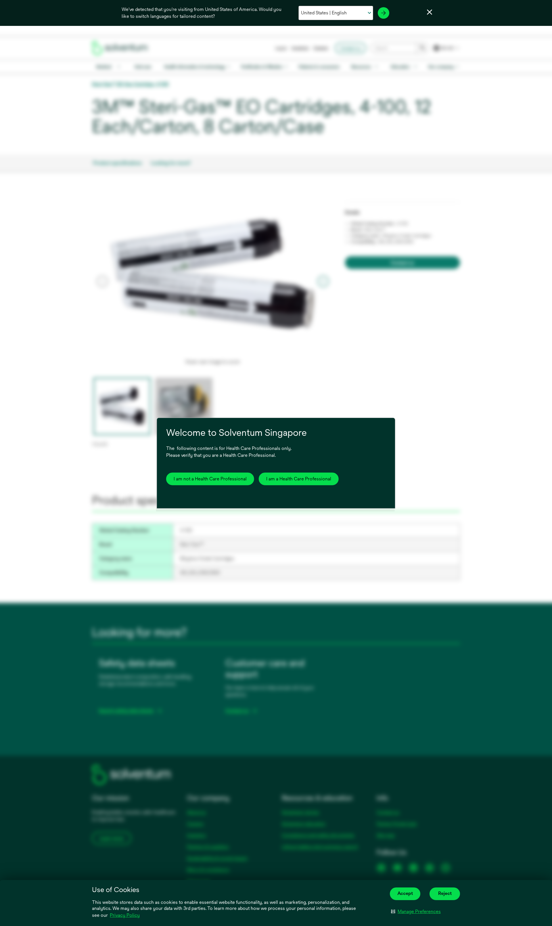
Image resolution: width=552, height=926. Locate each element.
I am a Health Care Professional (298, 479)
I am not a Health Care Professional (210, 479)
